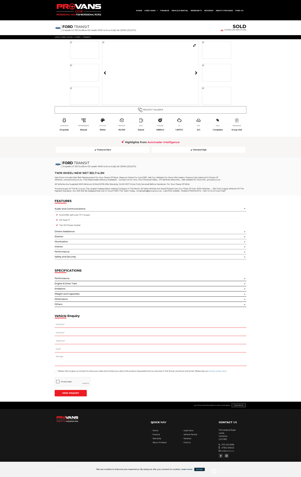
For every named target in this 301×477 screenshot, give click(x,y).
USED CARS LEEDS (64, 37)
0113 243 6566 (227, 445)
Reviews (209, 10)
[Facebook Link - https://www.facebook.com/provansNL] (221, 456)
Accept (199, 469)
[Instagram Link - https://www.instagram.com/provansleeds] (226, 456)
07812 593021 (227, 448)
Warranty (196, 10)
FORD (77, 37)
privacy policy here (217, 371)
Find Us (239, 10)
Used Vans (150, 10)
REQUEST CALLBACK (153, 110)
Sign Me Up (238, 405)
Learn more (186, 469)
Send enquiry (70, 393)
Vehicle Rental (180, 10)
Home (139, 10)
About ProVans (224, 10)
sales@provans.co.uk (227, 451)
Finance (164, 10)
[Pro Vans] (78, 9)
